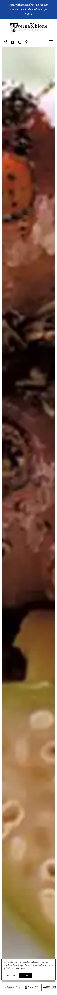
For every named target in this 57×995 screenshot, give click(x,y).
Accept (26, 975)
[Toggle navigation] (51, 42)
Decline (11, 975)
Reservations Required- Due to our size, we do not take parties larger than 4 (28, 9)
